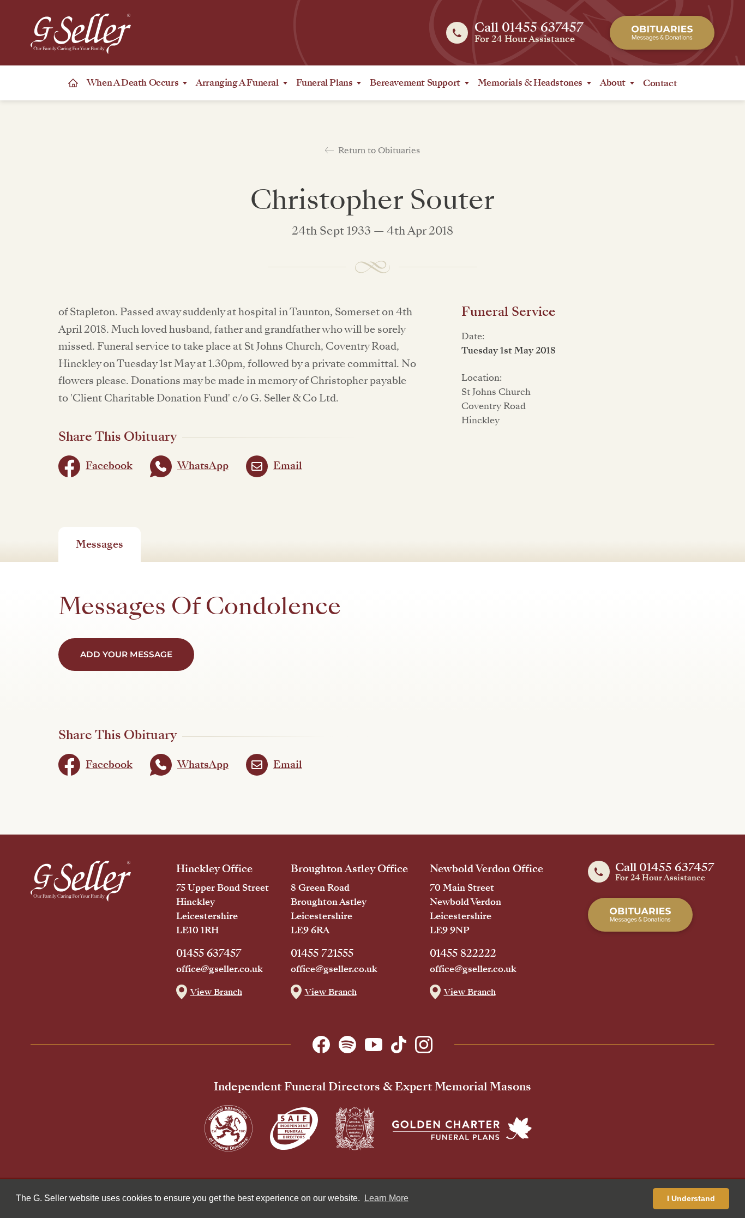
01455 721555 (322, 953)
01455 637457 (209, 953)
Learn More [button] (386, 1198)
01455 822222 (463, 953)
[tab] (99, 544)
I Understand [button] (691, 1198)
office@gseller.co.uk (219, 969)
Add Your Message (126, 654)
